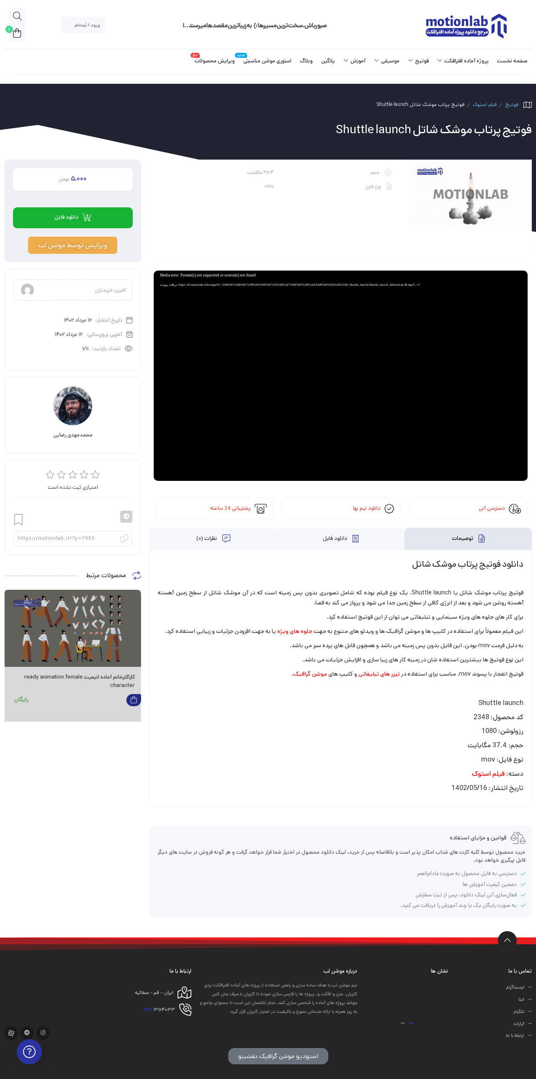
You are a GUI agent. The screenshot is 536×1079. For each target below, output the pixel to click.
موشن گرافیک (310, 674)
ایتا (521, 999)
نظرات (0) (207, 539)
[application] (341, 376)
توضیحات (463, 539)
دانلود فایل (335, 539)
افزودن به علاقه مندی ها (18, 520)
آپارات (518, 1023)
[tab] (468, 539)
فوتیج (511, 104)
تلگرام (519, 1012)
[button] (411, 1023)
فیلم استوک (485, 104)
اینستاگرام (515, 987)
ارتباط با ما (515, 1036)
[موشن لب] (466, 25)
